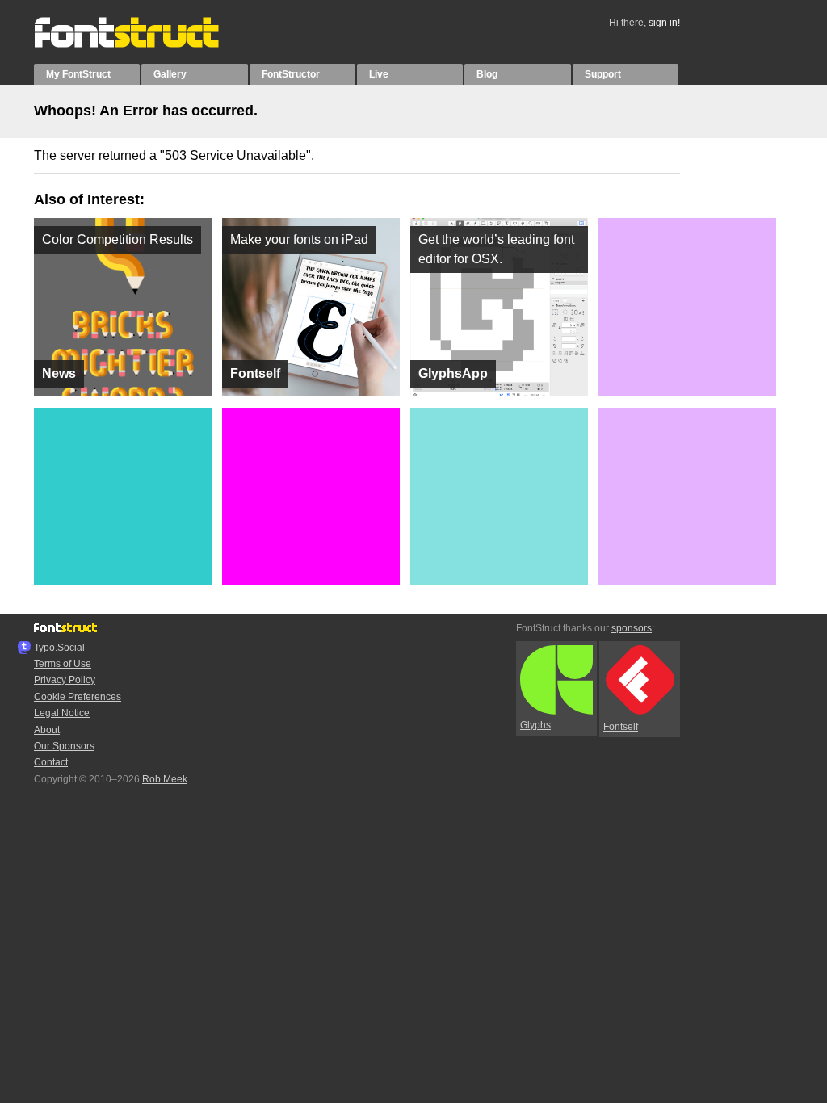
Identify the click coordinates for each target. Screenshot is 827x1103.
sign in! (664, 22)
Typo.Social (59, 647)
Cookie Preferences (77, 696)
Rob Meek (164, 779)
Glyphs (535, 725)
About (47, 730)
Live (378, 74)
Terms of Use (62, 663)
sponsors (631, 628)
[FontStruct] (143, 44)
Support (603, 74)
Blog (486, 74)
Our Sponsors (64, 746)
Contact (51, 762)
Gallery (170, 74)
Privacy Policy (64, 680)
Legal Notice (62, 713)
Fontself (620, 726)
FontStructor (291, 74)
